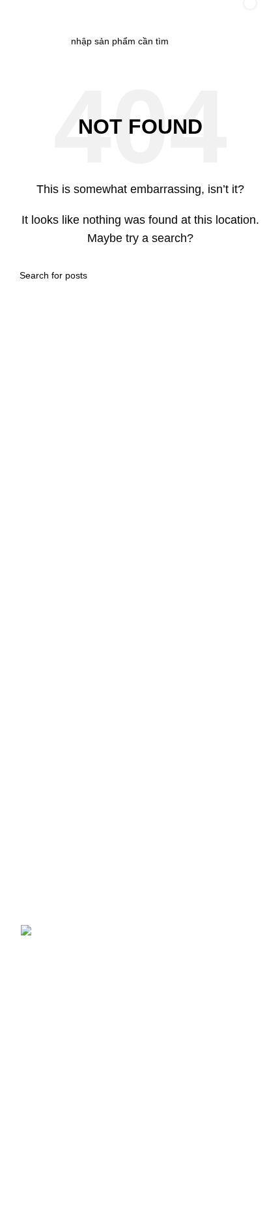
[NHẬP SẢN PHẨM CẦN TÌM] (204, 41)
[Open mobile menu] (23, 13)
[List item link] (140, 841)
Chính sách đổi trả (57, 1037)
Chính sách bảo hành (64, 1015)
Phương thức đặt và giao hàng (83, 992)
